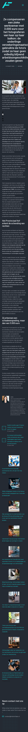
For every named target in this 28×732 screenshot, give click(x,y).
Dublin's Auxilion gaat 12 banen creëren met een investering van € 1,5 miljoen (15, 427)
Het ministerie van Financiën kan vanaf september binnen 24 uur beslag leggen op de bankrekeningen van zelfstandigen (13, 561)
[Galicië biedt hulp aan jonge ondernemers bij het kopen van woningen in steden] (14, 535)
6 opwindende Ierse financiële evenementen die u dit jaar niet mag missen (12, 471)
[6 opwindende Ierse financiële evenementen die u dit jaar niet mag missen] (14, 465)
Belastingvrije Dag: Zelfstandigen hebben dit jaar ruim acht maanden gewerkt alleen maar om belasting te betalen (13, 584)
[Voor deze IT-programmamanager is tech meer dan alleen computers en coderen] (14, 601)
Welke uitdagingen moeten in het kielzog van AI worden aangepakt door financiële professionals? (13, 493)
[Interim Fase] (7, 5)
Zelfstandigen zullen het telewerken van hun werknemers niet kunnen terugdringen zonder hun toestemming (14, 652)
